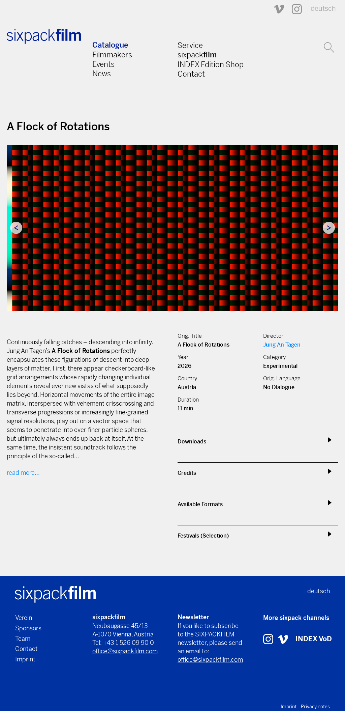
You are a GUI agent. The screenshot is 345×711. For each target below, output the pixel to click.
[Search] (329, 46)
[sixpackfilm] (55, 594)
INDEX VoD (313, 639)
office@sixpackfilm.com (125, 651)
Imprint (25, 659)
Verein (23, 618)
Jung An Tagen (282, 344)
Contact (191, 74)
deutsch (323, 8)
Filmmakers (112, 54)
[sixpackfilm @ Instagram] (294, 8)
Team (22, 638)
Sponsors (28, 628)
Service (190, 45)
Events (103, 64)
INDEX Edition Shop (211, 64)
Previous (16, 228)
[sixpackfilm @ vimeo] (283, 639)
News (101, 73)
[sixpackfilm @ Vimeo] (276, 8)
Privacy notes (315, 707)
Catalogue (110, 45)
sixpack (197, 54)
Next (329, 228)
